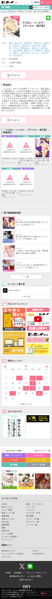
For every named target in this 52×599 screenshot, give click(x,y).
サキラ (15, 48)
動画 (3, 528)
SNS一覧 (27, 296)
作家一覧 (5, 531)
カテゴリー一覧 (43, 451)
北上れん (18, 43)
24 (13, 393)
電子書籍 (11, 11)
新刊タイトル (7, 507)
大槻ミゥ (35, 48)
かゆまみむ (36, 45)
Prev (5, 366)
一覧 (27, 277)
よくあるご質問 (33, 576)
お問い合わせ (25, 580)
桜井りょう (28, 50)
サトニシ (35, 53)
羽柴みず (39, 50)
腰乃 (11, 43)
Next (47, 366)
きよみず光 (17, 55)
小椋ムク (16, 45)
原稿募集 (5, 525)
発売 (36, 2)
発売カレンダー (27, 404)
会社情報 (17, 573)
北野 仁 (16, 53)
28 (39, 393)
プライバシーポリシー (35, 573)
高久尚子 (27, 43)
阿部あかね (25, 48)
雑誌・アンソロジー (13, 455)
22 (46, 388)
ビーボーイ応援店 (9, 537)
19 (26, 388)
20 (33, 388)
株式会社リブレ (8, 551)
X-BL (34, 551)
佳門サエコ (38, 43)
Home (3, 11)
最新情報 (5, 516)
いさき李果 (17, 50)
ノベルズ (13, 460)
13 (33, 383)
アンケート (15, 75)
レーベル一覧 (31, 525)
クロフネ (5, 557)
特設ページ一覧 (8, 513)
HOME (4, 504)
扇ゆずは (26, 45)
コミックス (38, 455)
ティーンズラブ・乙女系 (12, 554)
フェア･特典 (7, 510)
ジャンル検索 (7, 534)
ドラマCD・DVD (38, 460)
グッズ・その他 (38, 465)
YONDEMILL (38, 554)
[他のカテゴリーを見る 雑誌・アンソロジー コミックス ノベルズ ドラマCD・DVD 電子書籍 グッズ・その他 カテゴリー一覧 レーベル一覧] (39, 7)
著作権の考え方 (16, 576)
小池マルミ (25, 53)
